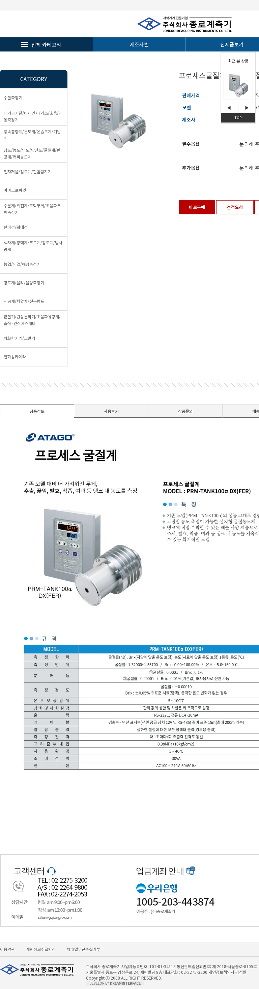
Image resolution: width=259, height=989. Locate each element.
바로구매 (197, 207)
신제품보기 (232, 44)
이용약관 (7, 949)
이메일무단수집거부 (83, 949)
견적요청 (235, 207)
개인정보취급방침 (41, 949)
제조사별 (139, 44)
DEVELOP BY (115, 983)
